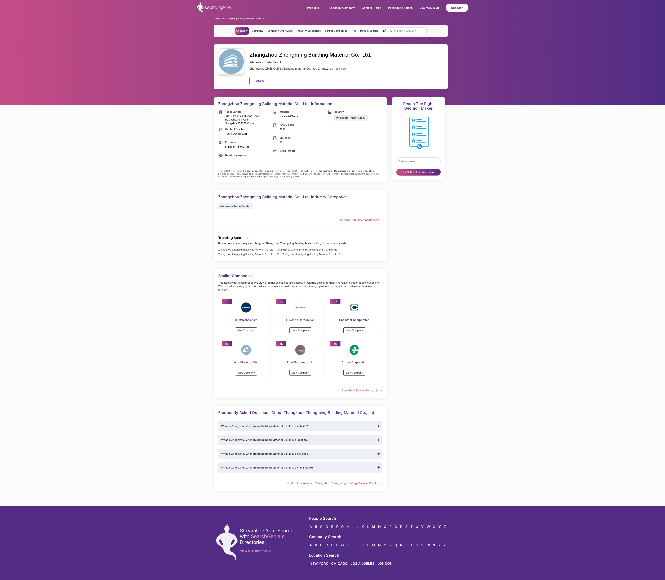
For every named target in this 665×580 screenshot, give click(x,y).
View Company (246, 330)
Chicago (339, 563)
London (385, 563)
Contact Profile (371, 8)
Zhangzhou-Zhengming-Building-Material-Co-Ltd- (238, 18)
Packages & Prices (400, 8)
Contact (259, 80)
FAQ (354, 30)
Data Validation (429, 7)
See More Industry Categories (358, 220)
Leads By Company (342, 8)
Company (257, 30)
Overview (242, 30)
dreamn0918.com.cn (291, 116)
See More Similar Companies (361, 390)
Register (457, 8)
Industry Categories (309, 30)
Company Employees (280, 30)
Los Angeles (362, 563)
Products (313, 8)
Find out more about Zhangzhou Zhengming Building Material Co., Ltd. (334, 483)
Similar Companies (336, 30)
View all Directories (254, 551)
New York (318, 563)
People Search (369, 30)
